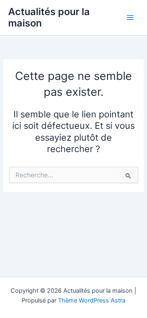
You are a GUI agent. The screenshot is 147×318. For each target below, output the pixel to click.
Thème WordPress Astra (91, 300)
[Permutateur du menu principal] (130, 17)
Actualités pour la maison (49, 17)
